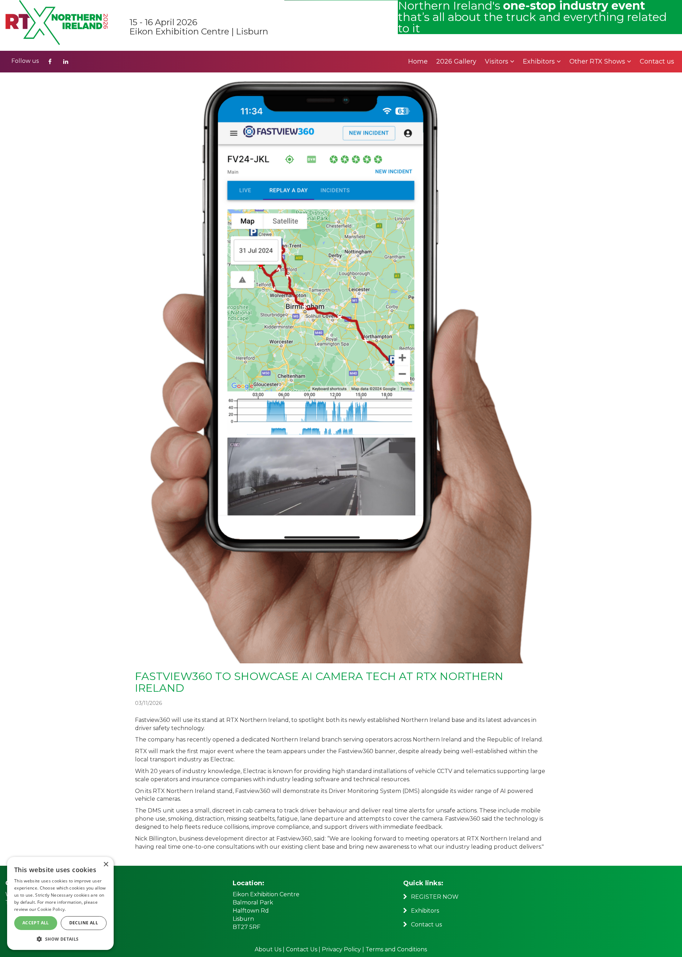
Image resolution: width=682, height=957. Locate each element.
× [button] (105, 864)
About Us (268, 949)
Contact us (657, 61)
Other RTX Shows (598, 61)
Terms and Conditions (396, 949)
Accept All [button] (35, 923)
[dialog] (60, 903)
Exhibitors (540, 61)
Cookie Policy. (51, 909)
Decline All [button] (83, 923)
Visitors (497, 61)
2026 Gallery (456, 61)
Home (418, 61)
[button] (60, 939)
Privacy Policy (341, 949)
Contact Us (302, 949)
